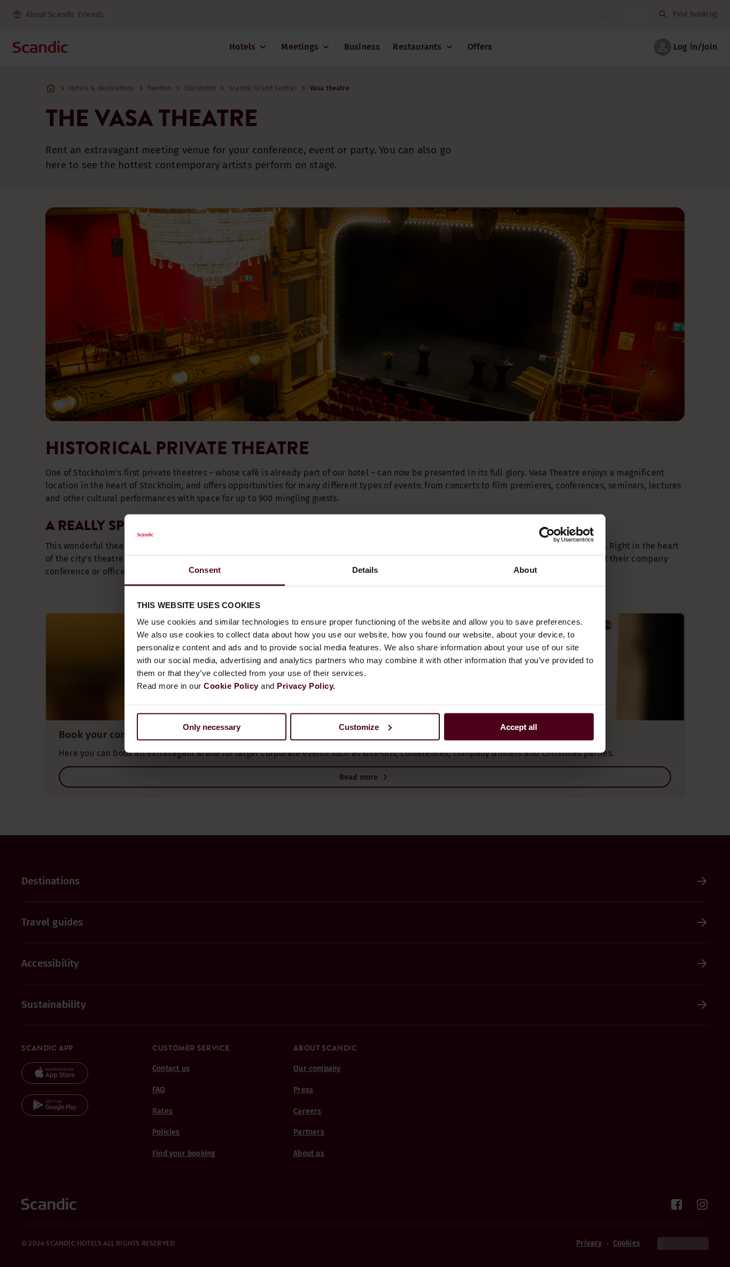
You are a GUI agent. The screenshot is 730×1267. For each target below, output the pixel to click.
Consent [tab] (205, 569)
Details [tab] (365, 569)
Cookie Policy (231, 685)
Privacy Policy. (306, 685)
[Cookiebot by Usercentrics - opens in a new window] (547, 535)
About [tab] (525, 569)
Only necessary (211, 726)
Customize (359, 726)
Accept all (518, 726)
